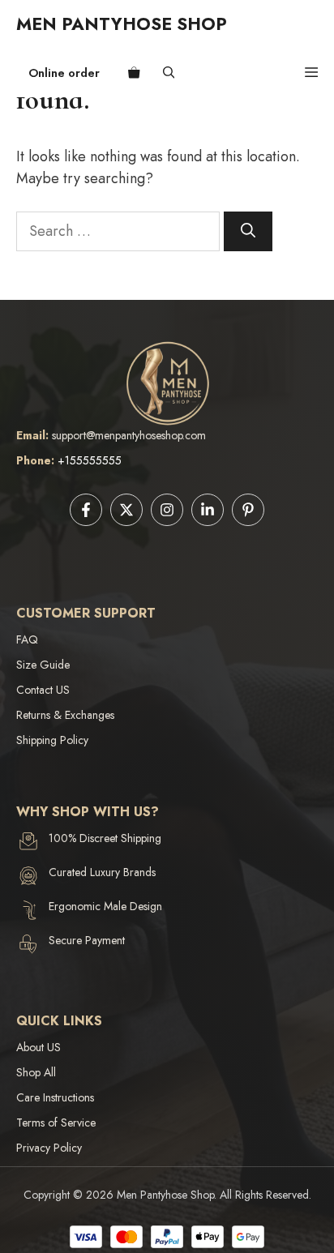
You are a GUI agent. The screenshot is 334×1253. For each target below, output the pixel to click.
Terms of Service (56, 1122)
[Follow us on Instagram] (167, 510)
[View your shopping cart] (134, 73)
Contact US (43, 690)
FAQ (27, 639)
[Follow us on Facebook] (86, 510)
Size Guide (43, 664)
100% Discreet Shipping (105, 838)
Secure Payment (87, 940)
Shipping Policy (52, 740)
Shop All (36, 1072)
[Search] (248, 231)
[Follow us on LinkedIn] (207, 510)
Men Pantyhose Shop (121, 23)
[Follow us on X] (126, 510)
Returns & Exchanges (65, 715)
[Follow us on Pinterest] (248, 510)
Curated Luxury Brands (102, 872)
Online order (64, 72)
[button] (169, 73)
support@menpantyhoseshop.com (129, 435)
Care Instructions (55, 1097)
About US (38, 1047)
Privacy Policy (49, 1148)
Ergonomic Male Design (105, 906)
